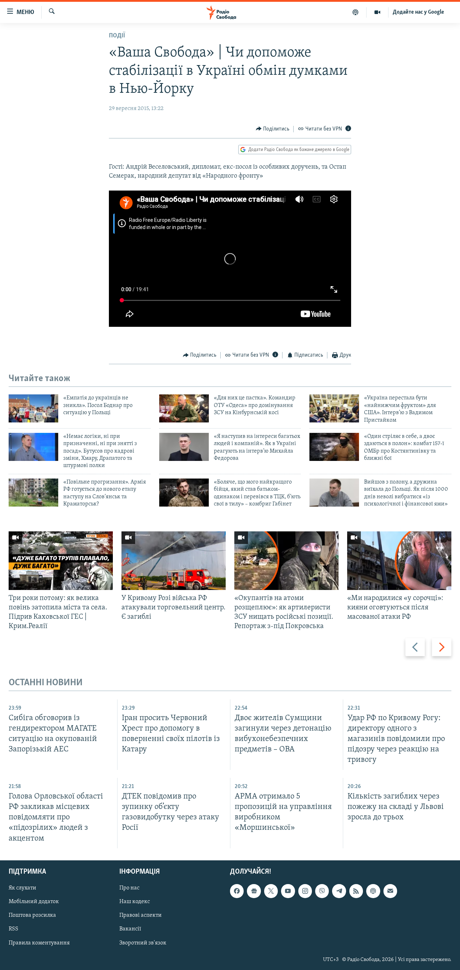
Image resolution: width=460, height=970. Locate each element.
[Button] (273, 129)
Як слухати (22, 888)
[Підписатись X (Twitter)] (271, 891)
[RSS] (356, 891)
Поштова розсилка (32, 915)
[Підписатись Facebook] (237, 891)
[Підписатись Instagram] (305, 891)
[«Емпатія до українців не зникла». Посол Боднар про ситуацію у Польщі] (33, 408)
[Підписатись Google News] (254, 891)
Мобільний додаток (34, 902)
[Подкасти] (356, 12)
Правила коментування (39, 943)
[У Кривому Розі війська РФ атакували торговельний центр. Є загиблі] (173, 560)
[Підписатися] (390, 891)
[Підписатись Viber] (322, 891)
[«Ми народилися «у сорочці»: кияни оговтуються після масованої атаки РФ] (399, 560)
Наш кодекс (134, 902)
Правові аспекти (140, 915)
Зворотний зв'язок (142, 943)
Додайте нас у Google (418, 12)
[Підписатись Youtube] (288, 891)
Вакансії (130, 929)
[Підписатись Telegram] (339, 891)
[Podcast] (373, 891)
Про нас (129, 888)
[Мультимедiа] (377, 12)
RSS (13, 929)
